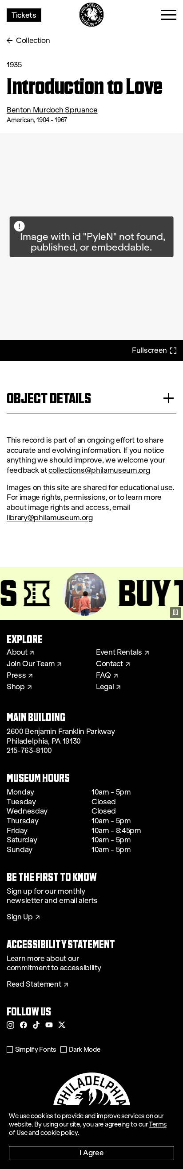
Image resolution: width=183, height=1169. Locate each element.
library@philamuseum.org (50, 517)
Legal (105, 687)
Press (16, 675)
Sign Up (20, 917)
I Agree (92, 1152)
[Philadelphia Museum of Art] (92, 15)
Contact (109, 663)
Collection (33, 40)
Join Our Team (31, 663)
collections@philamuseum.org (99, 470)
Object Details (49, 398)
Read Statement (34, 984)
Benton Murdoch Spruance (52, 110)
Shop (16, 687)
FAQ (103, 675)
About (17, 652)
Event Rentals (119, 652)
